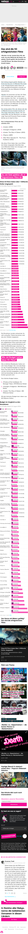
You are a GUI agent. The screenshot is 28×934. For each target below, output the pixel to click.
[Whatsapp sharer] (6, 660)
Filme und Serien (18, 721)
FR (22, 1)
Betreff (3, 825)
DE (19, 1)
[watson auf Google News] (26, 68)
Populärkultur (9, 24)
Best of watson (6, 721)
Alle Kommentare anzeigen (14, 902)
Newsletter (5, 927)
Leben (2, 24)
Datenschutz (11, 929)
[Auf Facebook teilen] (2, 68)
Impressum (23, 927)
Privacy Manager (19, 929)
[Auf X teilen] (3, 660)
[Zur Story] (14, 914)
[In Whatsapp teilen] (5, 68)
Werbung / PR (12, 927)
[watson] (5, 1)
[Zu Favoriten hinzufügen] (14, 68)
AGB (5, 929)
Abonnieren (14, 804)
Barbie (4, 94)
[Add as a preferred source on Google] (20, 68)
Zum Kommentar (9, 896)
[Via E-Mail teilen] (7, 68)
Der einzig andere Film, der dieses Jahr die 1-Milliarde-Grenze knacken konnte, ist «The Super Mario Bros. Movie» (14, 110)
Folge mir (22, 76)
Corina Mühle (10, 76)
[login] (2, 932)
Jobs (18, 927)
